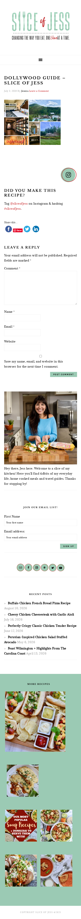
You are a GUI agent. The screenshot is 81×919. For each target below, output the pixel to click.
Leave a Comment (39, 90)
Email (9, 326)
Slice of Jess (40, 26)
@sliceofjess (19, 203)
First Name (12, 516)
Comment (12, 268)
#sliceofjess (12, 208)
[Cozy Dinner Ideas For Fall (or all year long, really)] (21, 871)
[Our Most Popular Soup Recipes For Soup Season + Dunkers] (21, 826)
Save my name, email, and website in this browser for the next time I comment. (33, 363)
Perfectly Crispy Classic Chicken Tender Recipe (42, 626)
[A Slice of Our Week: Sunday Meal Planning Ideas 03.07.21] (23, 781)
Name (9, 311)
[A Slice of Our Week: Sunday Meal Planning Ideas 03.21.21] (56, 826)
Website (10, 341)
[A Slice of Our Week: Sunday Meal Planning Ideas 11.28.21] (56, 871)
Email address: (14, 531)
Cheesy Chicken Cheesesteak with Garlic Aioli (41, 614)
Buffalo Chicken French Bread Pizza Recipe (39, 603)
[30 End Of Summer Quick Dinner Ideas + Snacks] (35, 721)
